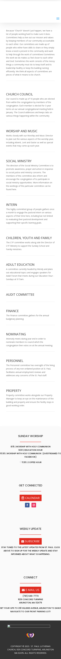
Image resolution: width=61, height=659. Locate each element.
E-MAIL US (32, 590)
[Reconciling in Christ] (30, 638)
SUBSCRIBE (32, 541)
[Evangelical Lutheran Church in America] (30, 626)
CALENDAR (32, 498)
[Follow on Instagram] (33, 505)
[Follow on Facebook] (27, 505)
